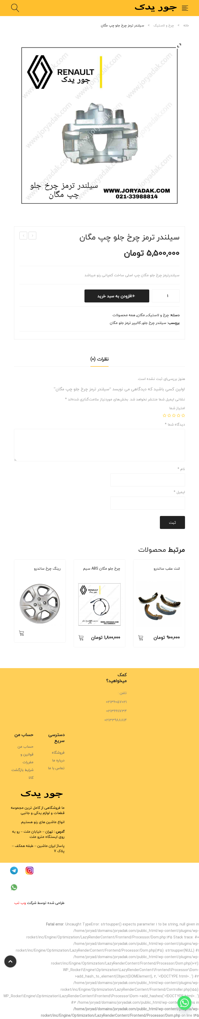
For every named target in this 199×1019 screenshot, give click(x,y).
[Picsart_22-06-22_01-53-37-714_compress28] (99, 125)
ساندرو (45, 575)
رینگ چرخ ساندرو (47, 568)
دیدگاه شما (175, 424)
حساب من (25, 746)
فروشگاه (58, 752)
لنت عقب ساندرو (167, 568)
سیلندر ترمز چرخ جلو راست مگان (32, 235)
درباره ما (58, 760)
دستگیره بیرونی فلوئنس (23, 235)
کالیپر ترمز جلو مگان (125, 323)
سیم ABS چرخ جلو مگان (101, 568)
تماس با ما (56, 768)
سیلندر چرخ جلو (154, 323)
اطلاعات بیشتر (21, 633)
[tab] (99, 360)
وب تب (20, 903)
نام (181, 469)
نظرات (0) (99, 359)
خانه (186, 25)
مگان (141, 315)
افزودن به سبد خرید (114, 296)
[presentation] (14, 606)
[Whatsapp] (184, 1006)
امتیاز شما (177, 408)
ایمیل (179, 492)
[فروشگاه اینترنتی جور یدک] (156, 7)
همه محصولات (123, 315)
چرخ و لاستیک (163, 25)
